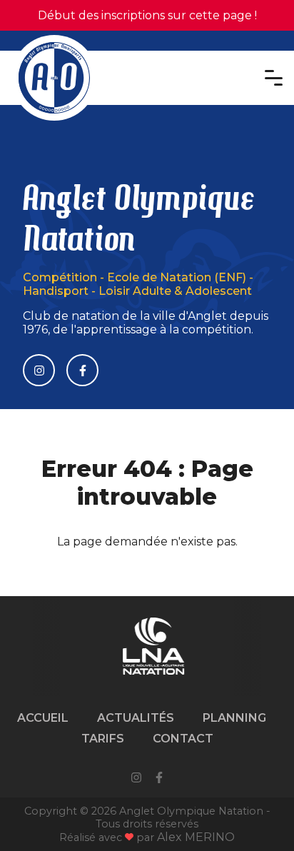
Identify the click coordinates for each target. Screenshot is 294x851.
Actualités (135, 718)
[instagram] (136, 779)
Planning (234, 718)
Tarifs (102, 738)
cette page (220, 15)
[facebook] (159, 779)
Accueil (43, 718)
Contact (183, 738)
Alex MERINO (196, 837)
